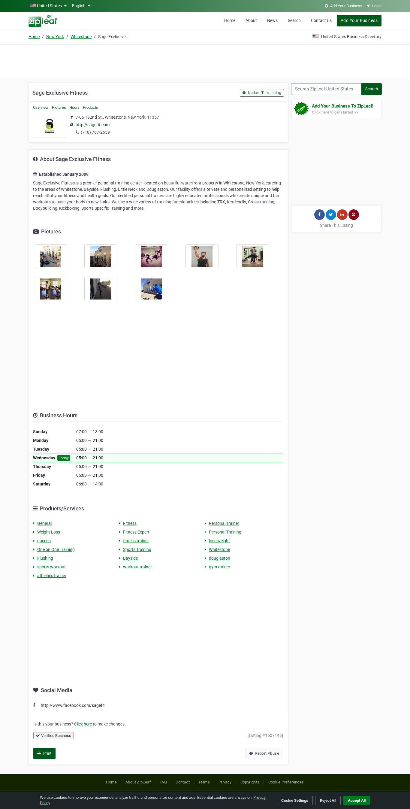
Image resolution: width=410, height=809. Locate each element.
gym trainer (219, 566)
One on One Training (56, 549)
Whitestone (81, 36)
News (272, 20)
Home (229, 20)
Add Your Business (359, 20)
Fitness (130, 523)
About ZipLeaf (138, 782)
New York (55, 36)
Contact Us (321, 20)
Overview (41, 107)
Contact (183, 782)
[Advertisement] (205, 60)
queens (44, 540)
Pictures (59, 107)
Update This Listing (264, 93)
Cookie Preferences (286, 782)
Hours (74, 107)
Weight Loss (48, 532)
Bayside (130, 558)
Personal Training (225, 532)
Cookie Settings (294, 800)
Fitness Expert (136, 532)
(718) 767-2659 (95, 132)
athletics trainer (51, 575)
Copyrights (250, 782)
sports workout (51, 566)
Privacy (225, 782)
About (251, 20)
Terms (204, 782)
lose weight (219, 540)
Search (294, 20)
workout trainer (137, 566)
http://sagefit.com (93, 124)
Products (90, 107)
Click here (83, 724)
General (44, 523)
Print (46, 753)
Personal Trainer (224, 523)
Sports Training (137, 549)
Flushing (45, 558)
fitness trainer (136, 540)
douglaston (219, 558)
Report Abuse (266, 753)
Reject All (328, 800)
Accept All (357, 800)
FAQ (163, 782)
